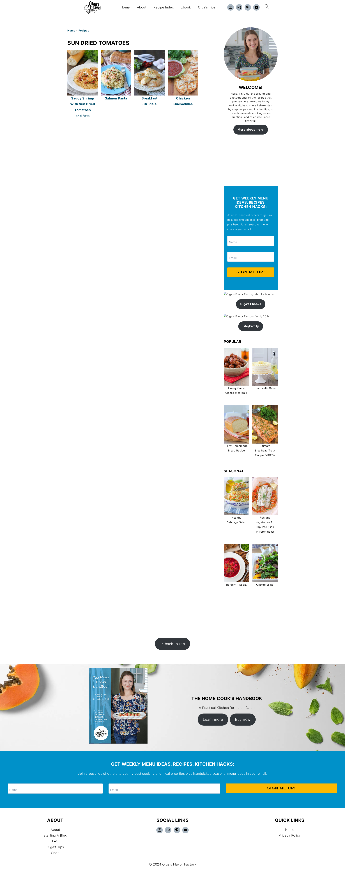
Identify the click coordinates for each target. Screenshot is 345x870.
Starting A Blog (55, 835)
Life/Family (251, 326)
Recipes (84, 30)
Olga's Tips (207, 7)
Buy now (242, 719)
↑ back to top (172, 644)
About (141, 7)
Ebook (186, 7)
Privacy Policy (290, 835)
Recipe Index (163, 7)
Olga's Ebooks (250, 304)
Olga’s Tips (55, 847)
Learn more (213, 719)
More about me (249, 129)
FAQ (55, 841)
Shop (55, 853)
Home (125, 7)
